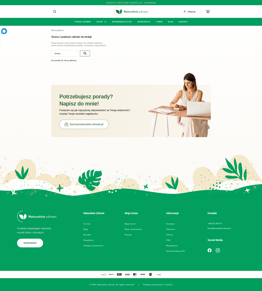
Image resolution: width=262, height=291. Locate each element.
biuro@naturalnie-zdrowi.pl (86, 124)
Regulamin (88, 240)
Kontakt (87, 235)
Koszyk (128, 235)
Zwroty (169, 235)
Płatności (170, 229)
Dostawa (170, 224)
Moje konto (130, 224)
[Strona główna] (131, 11)
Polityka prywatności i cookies (158, 285)
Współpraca (172, 246)
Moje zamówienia (133, 229)
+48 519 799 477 (215, 223)
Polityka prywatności (93, 246)
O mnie (86, 224)
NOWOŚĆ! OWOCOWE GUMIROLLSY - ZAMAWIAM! (131, 3)
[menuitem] (83, 22)
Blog (85, 229)
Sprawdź (30, 243)
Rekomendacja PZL (175, 251)
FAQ (168, 240)
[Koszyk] (208, 11)
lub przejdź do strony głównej (63, 60)
